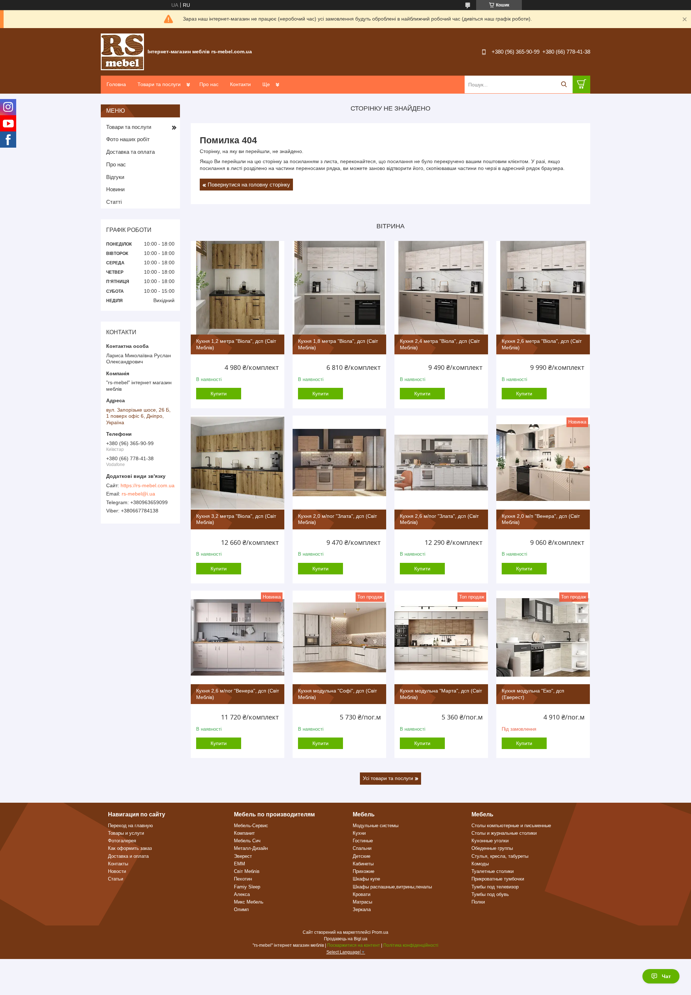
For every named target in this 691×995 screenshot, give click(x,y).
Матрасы (362, 902)
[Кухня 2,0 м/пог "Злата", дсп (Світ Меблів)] (339, 462)
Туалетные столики (492, 871)
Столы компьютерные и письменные (511, 825)
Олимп (241, 909)
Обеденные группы (492, 848)
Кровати (361, 894)
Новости (117, 871)
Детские (361, 856)
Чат (666, 976)
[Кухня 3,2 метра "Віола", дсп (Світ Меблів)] (237, 462)
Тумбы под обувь (490, 894)
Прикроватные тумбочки (497, 879)
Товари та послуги (159, 84)
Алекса (242, 894)
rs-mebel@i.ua (138, 494)
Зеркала (362, 909)
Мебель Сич (247, 840)
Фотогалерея (122, 840)
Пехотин (243, 879)
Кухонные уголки (490, 840)
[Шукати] (564, 84)
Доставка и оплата (128, 856)
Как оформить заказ (130, 848)
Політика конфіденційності (410, 945)
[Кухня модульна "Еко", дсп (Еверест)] (543, 637)
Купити (219, 393)
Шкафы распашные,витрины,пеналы (392, 886)
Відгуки (115, 177)
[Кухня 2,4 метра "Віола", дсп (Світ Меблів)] (441, 288)
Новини (115, 189)
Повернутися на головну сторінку (249, 184)
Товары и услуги (126, 833)
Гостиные (363, 840)
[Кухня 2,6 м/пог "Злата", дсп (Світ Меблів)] (441, 462)
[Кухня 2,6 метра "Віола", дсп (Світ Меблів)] (543, 288)
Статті (114, 202)
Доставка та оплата (130, 152)
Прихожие (363, 871)
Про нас (208, 84)
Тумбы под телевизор (495, 886)
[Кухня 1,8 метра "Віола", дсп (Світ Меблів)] (339, 288)
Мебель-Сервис (251, 825)
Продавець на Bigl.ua (345, 938)
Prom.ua (380, 932)
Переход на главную (130, 825)
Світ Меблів (246, 871)
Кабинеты (363, 863)
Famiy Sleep (247, 886)
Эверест (243, 856)
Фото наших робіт (128, 139)
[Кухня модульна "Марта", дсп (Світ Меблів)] (441, 637)
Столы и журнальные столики (504, 833)
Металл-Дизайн (251, 848)
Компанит (244, 833)
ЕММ (239, 863)
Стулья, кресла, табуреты (499, 856)
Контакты (118, 863)
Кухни (359, 833)
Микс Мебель (248, 902)
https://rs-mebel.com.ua (148, 485)
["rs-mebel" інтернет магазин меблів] (122, 51)
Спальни (362, 848)
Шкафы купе (366, 879)
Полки (478, 902)
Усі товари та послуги (388, 778)
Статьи (115, 879)
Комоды (480, 863)
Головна (116, 84)
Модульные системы (375, 825)
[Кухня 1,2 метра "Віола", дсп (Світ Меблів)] (237, 288)
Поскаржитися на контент (353, 945)
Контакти (240, 84)
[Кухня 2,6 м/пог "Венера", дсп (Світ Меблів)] (237, 637)
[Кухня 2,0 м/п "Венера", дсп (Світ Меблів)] (543, 462)
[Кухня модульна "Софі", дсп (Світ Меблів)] (339, 637)
